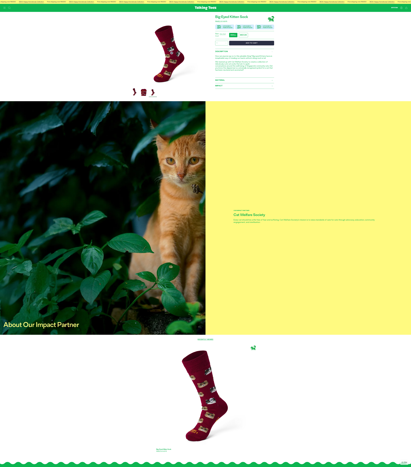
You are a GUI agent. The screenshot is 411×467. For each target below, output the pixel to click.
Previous (130, 49)
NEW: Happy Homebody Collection (31, 2)
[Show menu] (4, 8)
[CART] (406, 8)
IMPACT (219, 86)
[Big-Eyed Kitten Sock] (205, 395)
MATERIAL (220, 80)
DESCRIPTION (221, 51)
